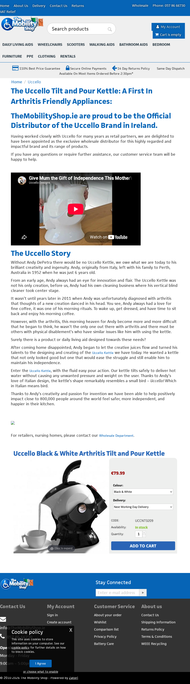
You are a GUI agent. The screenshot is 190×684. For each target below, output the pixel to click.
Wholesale (140, 5)
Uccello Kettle (103, 353)
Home (4, 5)
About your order (108, 615)
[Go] (142, 592)
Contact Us (58, 5)
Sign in (52, 615)
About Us (21, 5)
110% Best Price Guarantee (39, 68)
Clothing (47, 56)
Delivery (38, 5)
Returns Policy (152, 629)
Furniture (12, 56)
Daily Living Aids (17, 44)
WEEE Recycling (154, 643)
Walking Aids (102, 44)
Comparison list (106, 629)
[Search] (110, 29)
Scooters (76, 44)
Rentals (68, 56)
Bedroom (161, 44)
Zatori (73, 678)
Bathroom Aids (133, 44)
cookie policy (20, 648)
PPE (30, 56)
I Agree (40, 663)
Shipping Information (158, 622)
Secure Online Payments (88, 68)
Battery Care (104, 643)
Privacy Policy (105, 636)
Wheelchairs (50, 44)
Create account (59, 622)
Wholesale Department (116, 435)
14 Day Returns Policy (133, 68)
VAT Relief (8, 11)
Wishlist (100, 622)
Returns (78, 5)
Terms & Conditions (156, 636)
